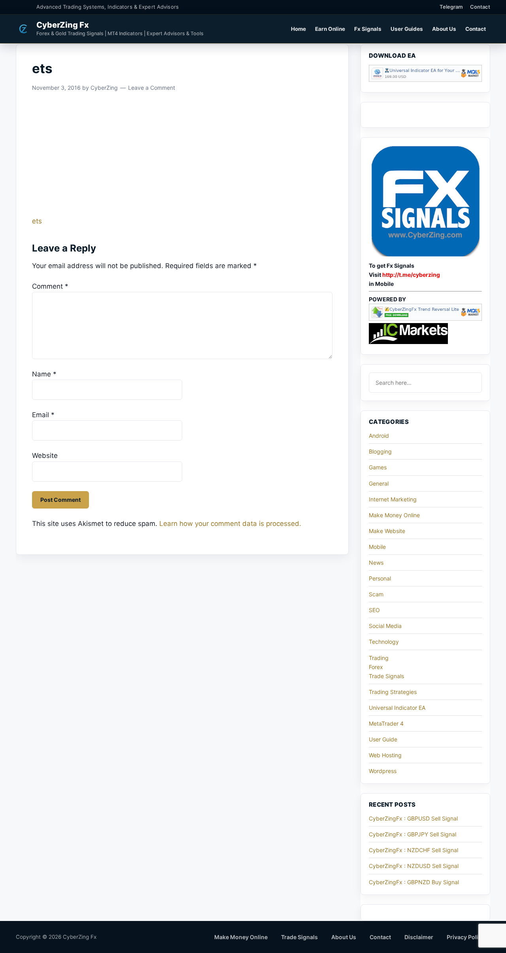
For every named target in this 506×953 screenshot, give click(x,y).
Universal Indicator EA (397, 707)
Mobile (377, 546)
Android (379, 435)
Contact (480, 7)
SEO (374, 610)
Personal (380, 578)
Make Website (387, 531)
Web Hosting (385, 755)
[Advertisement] (182, 157)
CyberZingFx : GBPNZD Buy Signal (414, 882)
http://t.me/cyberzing (411, 274)
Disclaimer (418, 937)
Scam (376, 594)
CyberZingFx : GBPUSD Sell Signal (413, 818)
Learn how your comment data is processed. (230, 524)
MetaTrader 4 (386, 723)
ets (37, 221)
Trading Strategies (393, 691)
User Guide (383, 739)
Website (45, 455)
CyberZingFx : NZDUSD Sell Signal (414, 865)
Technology (384, 641)
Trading (379, 657)
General (379, 483)
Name (44, 374)
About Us (444, 29)
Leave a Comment (151, 87)
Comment (50, 286)
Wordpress (382, 771)
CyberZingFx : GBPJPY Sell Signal (412, 834)
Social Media (385, 625)
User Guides (407, 29)
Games (378, 467)
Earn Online (330, 29)
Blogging (380, 451)
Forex (376, 667)
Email (43, 415)
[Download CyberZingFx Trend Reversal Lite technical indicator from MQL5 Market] (425, 318)
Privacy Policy (466, 937)
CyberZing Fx (62, 25)
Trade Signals (386, 676)
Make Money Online (394, 515)
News (376, 562)
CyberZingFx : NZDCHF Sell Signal (413, 850)
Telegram (451, 7)
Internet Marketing (393, 499)
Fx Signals (367, 29)
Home (298, 29)
